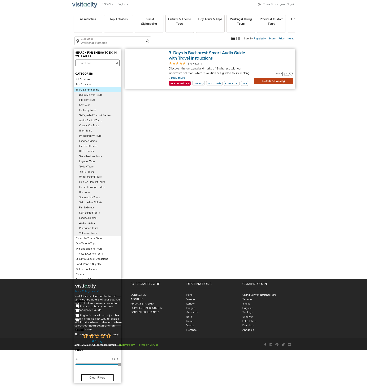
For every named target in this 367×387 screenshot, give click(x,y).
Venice (190, 325)
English (122, 4)
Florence (191, 329)
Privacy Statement (143, 303)
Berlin (189, 316)
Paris (189, 294)
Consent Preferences (145, 312)
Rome (189, 320)
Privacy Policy (126, 344)
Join (282, 4)
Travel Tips (269, 4)
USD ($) (107, 4)
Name (290, 38)
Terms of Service (147, 344)
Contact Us (138, 294)
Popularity (260, 38)
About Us (137, 299)
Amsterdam (193, 312)
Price (281, 38)
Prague (190, 307)
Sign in (291, 4)
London (190, 303)
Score (272, 38)
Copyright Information (146, 307)
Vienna (190, 299)
